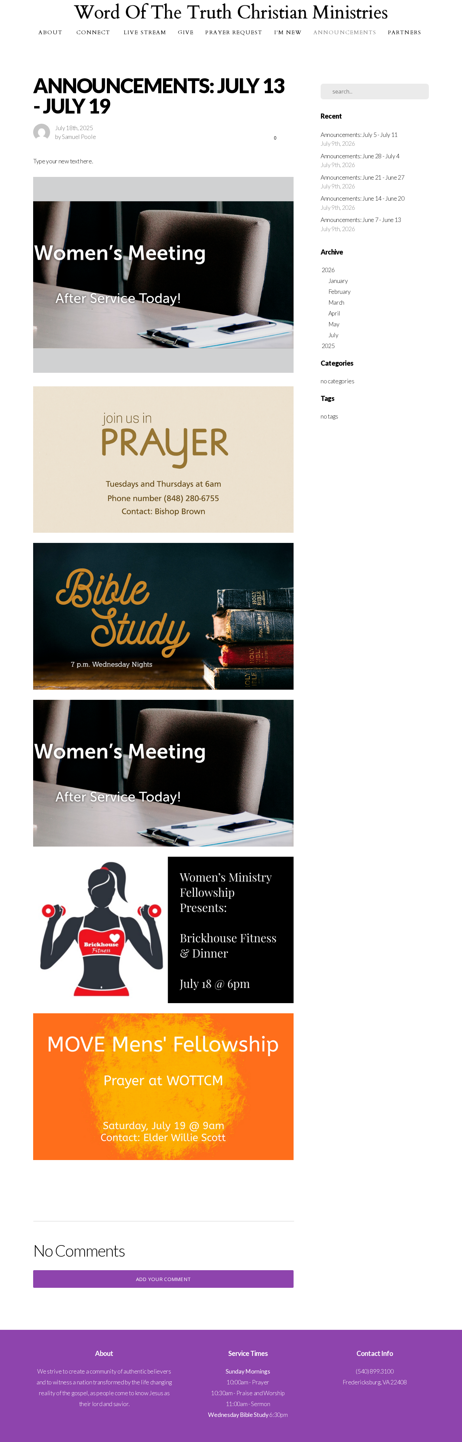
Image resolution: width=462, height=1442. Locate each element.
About (52, 32)
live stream (145, 32)
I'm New (288, 32)
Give (186, 32)
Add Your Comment (163, 1279)
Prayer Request (233, 32)
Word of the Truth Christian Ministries (231, 12)
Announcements (345, 32)
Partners (405, 32)
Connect (94, 32)
